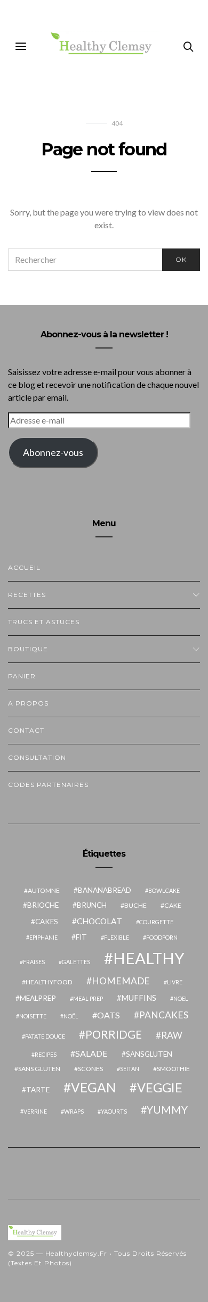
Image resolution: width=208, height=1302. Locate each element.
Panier (22, 676)
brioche (43, 905)
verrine (35, 1111)
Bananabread (104, 890)
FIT (81, 937)
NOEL (180, 998)
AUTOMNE (44, 890)
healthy (149, 958)
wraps (74, 1111)
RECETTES (27, 595)
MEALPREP (38, 998)
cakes (46, 921)
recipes (46, 1054)
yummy (167, 1110)
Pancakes (163, 1015)
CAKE (172, 905)
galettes (76, 961)
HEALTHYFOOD (49, 982)
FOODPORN (162, 937)
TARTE (38, 1089)
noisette (32, 1016)
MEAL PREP (88, 998)
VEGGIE (159, 1087)
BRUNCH (92, 905)
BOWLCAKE (164, 890)
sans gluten (39, 1069)
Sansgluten (149, 1054)
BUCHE (135, 905)
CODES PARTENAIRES (48, 785)
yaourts (114, 1111)
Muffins (138, 997)
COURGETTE (156, 921)
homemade (121, 980)
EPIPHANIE (43, 937)
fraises (34, 961)
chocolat (99, 921)
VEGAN (93, 1087)
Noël (70, 1016)
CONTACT (26, 730)
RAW (171, 1035)
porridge (113, 1034)
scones (90, 1069)
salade (91, 1053)
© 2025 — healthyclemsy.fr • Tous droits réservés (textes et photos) (97, 1258)
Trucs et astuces (43, 622)
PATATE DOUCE (45, 1036)
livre (174, 981)
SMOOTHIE (173, 1069)
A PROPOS (28, 703)
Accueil (24, 567)
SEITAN (129, 1068)
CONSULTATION (37, 757)
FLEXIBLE (116, 937)
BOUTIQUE (28, 649)
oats (108, 1015)
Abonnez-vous (53, 452)
